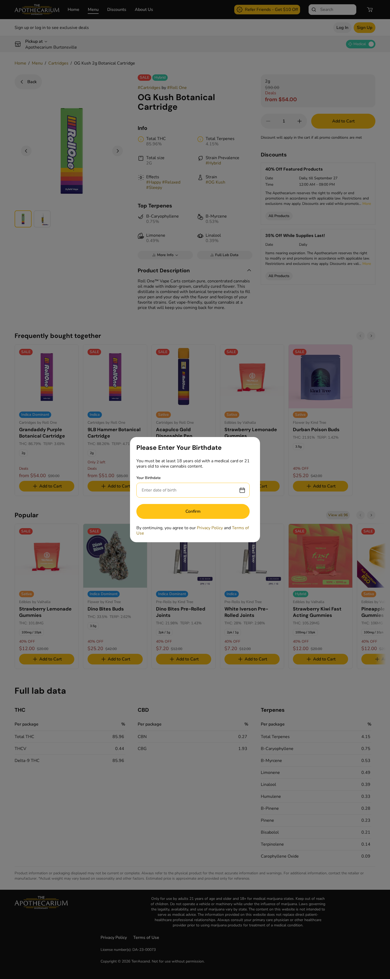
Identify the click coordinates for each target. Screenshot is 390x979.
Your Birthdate (148, 477)
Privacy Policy (210, 528)
